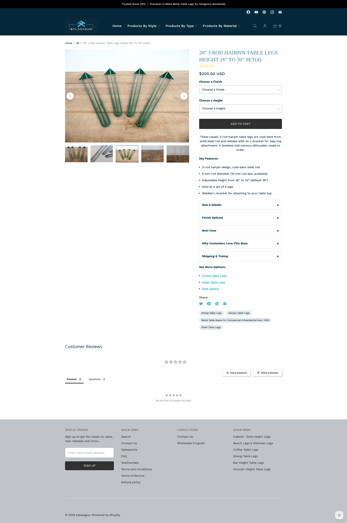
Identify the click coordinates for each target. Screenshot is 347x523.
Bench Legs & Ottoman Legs (253, 443)
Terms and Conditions (136, 469)
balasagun (83, 515)
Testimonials (130, 462)
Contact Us (129, 443)
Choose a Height (211, 100)
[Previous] (70, 96)
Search (126, 436)
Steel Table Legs (213, 282)
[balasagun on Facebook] (248, 12)
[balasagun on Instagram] (272, 12)
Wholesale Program (191, 443)
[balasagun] (81, 25)
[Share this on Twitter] (202, 304)
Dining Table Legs (214, 275)
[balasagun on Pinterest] (264, 12)
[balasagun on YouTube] (256, 12)
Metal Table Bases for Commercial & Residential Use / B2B (235, 320)
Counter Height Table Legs (252, 469)
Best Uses (209, 230)
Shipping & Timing (215, 256)
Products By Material (220, 26)
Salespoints (129, 449)
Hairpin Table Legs (239, 313)
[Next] (184, 96)
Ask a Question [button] (238, 372)
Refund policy (130, 482)
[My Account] (265, 26)
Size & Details (211, 205)
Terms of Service (132, 475)
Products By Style (142, 26)
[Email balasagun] (280, 12)
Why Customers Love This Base (225, 243)
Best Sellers (210, 288)
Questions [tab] (95, 379)
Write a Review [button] (269, 372)
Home (117, 26)
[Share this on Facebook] (209, 304)
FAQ (124, 456)
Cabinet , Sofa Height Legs (251, 436)
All (77, 43)
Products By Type (180, 26)
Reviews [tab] (72, 379)
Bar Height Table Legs (248, 462)
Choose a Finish (210, 81)
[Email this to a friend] (225, 304)
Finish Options (212, 217)
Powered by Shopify (106, 515)
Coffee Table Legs (245, 449)
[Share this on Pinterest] (217, 304)
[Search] (255, 26)
